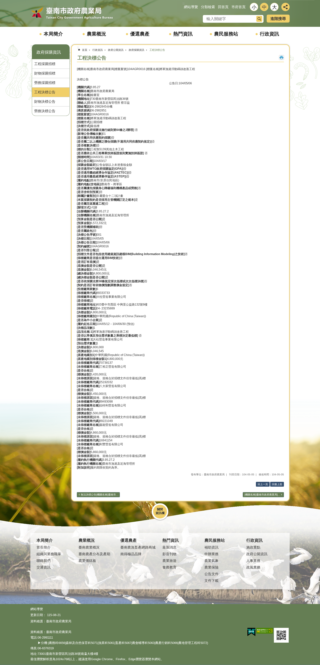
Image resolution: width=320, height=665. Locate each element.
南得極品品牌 (130, 554)
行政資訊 (269, 33)
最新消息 (169, 547)
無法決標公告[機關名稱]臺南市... (99, 494)
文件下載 (211, 581)
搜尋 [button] (259, 19)
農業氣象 (211, 561)
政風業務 (253, 567)
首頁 (84, 49)
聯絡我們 (43, 561)
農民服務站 (226, 33)
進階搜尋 (278, 18)
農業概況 (96, 33)
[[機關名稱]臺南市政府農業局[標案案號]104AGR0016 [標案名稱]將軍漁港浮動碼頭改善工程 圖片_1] (281, 635)
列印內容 (281, 57)
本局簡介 (53, 33)
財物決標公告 (44, 102)
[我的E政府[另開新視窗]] (251, 632)
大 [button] (274, 7)
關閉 (160, 509)
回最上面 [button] (277, 484)
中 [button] (264, 7)
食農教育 (169, 567)
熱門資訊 (183, 33)
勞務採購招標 (44, 83)
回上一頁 (263, 484)
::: (31, 46)
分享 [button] (285, 7)
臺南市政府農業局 (72, 13)
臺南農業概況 (89, 547)
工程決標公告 (44, 92)
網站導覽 (191, 7)
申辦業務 (211, 554)
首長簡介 (43, 547)
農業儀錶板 (87, 561)
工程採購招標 (44, 64)
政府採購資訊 (136, 49)
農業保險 (211, 567)
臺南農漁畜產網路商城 (138, 547)
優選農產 (139, 33)
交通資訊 (43, 567)
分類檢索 (208, 7)
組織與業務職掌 (48, 554)
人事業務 (253, 561)
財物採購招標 (44, 73)
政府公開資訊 (116, 49)
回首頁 (223, 7)
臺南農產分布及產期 (94, 554)
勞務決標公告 (44, 111)
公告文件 (211, 574)
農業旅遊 (169, 561)
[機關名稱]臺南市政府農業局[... (262, 494)
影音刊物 (169, 554)
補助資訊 (211, 547)
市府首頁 (238, 7)
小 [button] (254, 7)
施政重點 (253, 547)
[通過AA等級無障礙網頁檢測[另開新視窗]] (264, 631)
